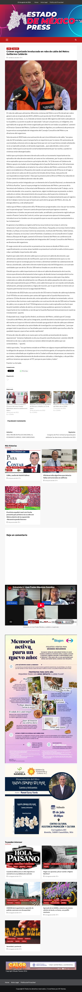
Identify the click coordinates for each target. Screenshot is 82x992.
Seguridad (15, 48)
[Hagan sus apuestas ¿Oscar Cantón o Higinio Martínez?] (59, 857)
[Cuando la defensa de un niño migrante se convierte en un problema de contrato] (22, 857)
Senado (46, 866)
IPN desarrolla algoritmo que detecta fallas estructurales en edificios (57, 476)
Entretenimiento (11, 507)
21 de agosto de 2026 (13, 876)
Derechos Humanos (12, 900)
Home (36, 2)
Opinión (30, 467)
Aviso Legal (44, 2)
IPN (45, 470)
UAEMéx (63, 903)
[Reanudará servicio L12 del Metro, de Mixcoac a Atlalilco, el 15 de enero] (40, 397)
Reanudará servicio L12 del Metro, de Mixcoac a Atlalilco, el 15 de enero (40, 406)
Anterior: (20, 434)
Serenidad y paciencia (13, 946)
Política (9, 470)
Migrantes (22, 866)
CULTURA (24, 504)
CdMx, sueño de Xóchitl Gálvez (17, 475)
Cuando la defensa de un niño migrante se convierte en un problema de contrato (20, 873)
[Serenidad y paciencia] (22, 932)
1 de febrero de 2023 (13, 57)
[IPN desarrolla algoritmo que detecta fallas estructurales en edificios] (59, 461)
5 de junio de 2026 (12, 522)
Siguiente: (61, 434)
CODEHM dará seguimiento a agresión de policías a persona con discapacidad (20, 909)
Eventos (21, 507)
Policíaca (17, 903)
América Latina (11, 939)
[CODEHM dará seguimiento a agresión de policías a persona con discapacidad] (22, 894)
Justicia (9, 866)
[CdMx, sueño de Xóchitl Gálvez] (22, 461)
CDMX (8, 48)
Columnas (15, 467)
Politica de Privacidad (56, 2)
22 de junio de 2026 (13, 478)
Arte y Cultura (11, 504)
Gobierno (27, 939)
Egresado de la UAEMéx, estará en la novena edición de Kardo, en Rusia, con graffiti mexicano (58, 910)
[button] (7, 39)
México (16, 866)
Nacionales (23, 467)
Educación (60, 467)
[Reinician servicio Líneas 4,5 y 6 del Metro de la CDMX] (64, 397)
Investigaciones (69, 467)
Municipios (10, 903)
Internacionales (29, 864)
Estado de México (56, 864)
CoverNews (51, 989)
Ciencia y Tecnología (49, 467)
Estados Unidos (19, 864)
